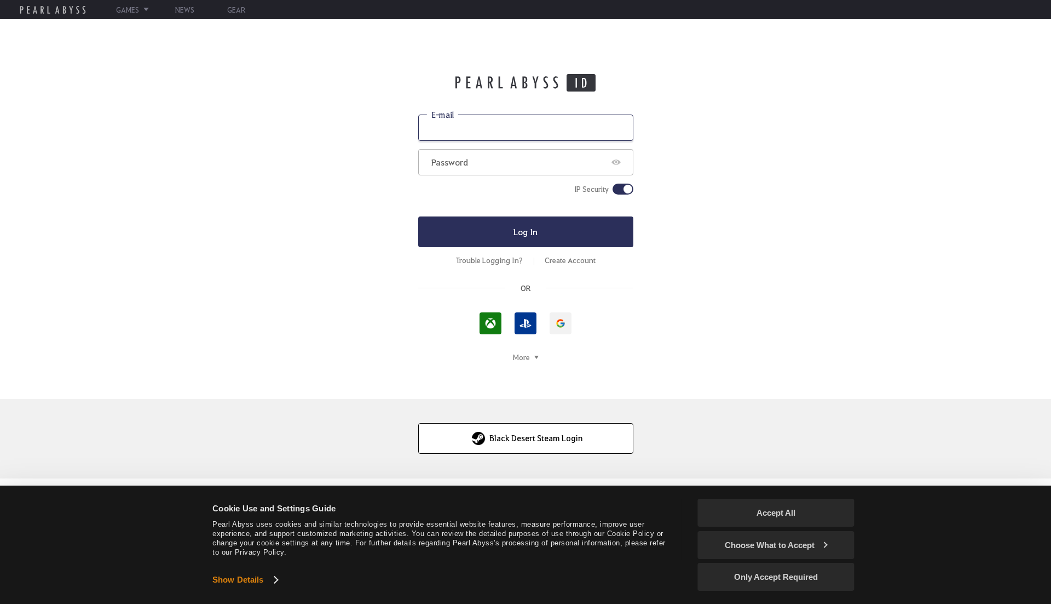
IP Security (591, 189)
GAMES (127, 9)
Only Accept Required (776, 577)
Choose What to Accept (770, 545)
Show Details (237, 579)
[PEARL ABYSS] (52, 9)
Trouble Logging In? (489, 260)
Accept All (776, 512)
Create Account (570, 260)
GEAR (236, 9)
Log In (525, 231)
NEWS (184, 9)
